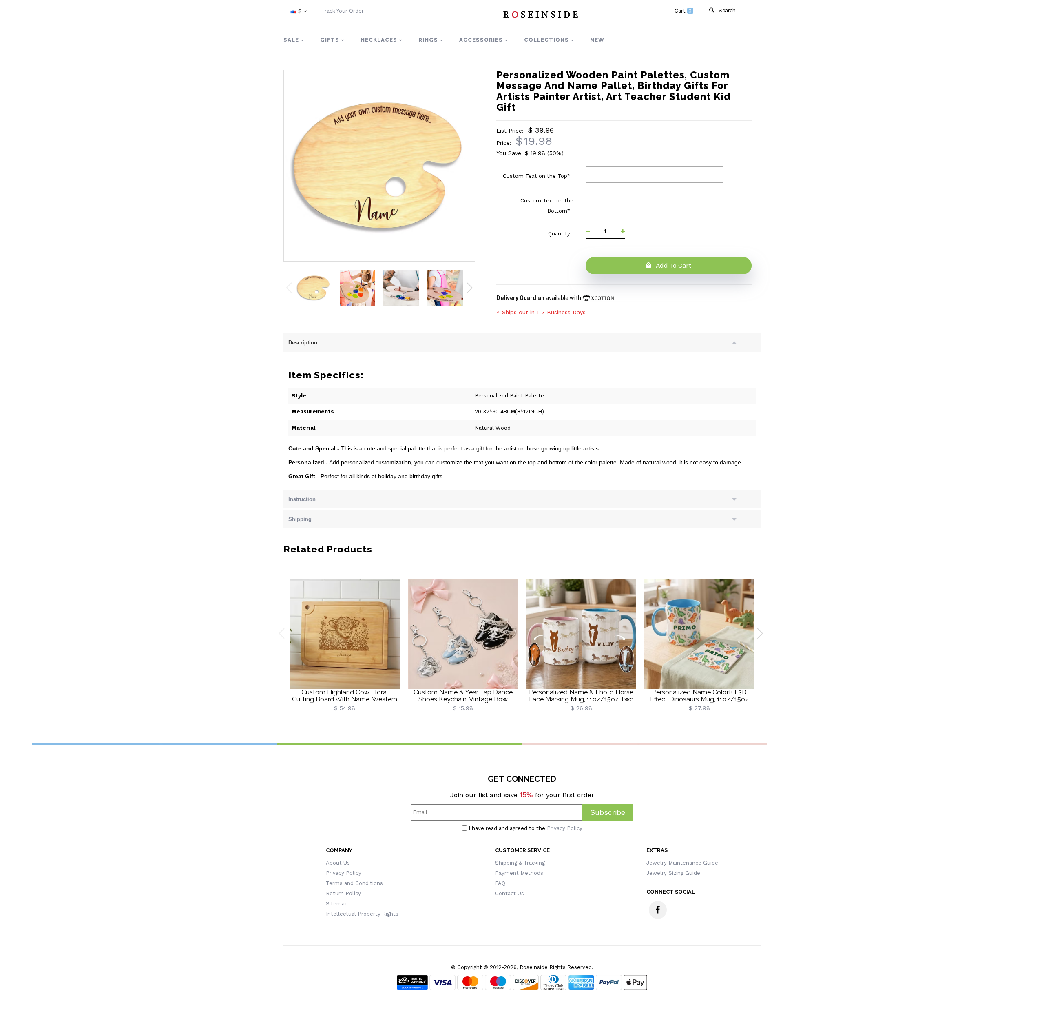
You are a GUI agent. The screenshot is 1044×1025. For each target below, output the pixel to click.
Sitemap (337, 904)
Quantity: (560, 234)
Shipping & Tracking (520, 863)
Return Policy (343, 893)
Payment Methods (519, 873)
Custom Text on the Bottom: (546, 205)
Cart (683, 11)
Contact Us (509, 893)
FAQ (500, 883)
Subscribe (607, 812)
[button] (469, 288)
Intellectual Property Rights (362, 914)
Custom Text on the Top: (538, 176)
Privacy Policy (564, 828)
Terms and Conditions (354, 883)
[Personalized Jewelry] (540, 14)
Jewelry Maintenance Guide (682, 863)
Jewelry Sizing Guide (673, 873)
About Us (338, 863)
